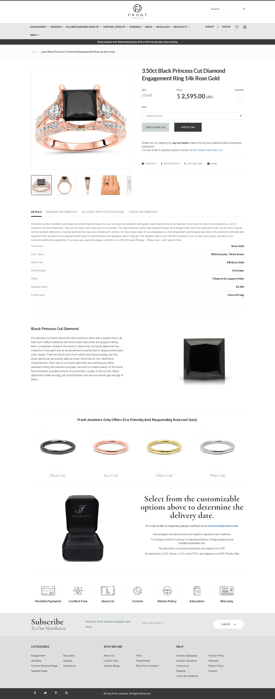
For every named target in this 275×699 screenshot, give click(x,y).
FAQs (139, 655)
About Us (109, 655)
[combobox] (227, 9)
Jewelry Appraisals (186, 655)
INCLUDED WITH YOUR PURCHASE (103, 211)
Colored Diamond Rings (44, 665)
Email (214, 163)
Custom (212, 671)
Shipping (180, 671)
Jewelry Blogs (112, 665)
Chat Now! (150, 163)
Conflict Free (111, 660)
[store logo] (137, 11)
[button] (37, 119)
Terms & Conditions (187, 676)
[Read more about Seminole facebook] (35, 693)
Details (36, 211)
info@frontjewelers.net (209, 150)
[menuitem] (39, 27)
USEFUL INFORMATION (143, 211)
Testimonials (143, 660)
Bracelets (69, 655)
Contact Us (182, 665)
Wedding (36, 660)
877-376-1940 (195, 163)
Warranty (213, 660)
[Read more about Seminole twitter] (45, 693)
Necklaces (69, 665)
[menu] (113, 31)
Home (34, 52)
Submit (226, 624)
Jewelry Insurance (186, 660)
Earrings (67, 660)
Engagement (38, 655)
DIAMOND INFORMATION (61, 211)
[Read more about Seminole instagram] (66, 693)
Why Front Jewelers (147, 665)
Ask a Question (171, 163)
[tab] (38, 212)
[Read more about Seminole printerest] (56, 693)
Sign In (226, 27)
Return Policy (216, 665)
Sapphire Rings (39, 671)
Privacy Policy (216, 655)
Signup (209, 27)
